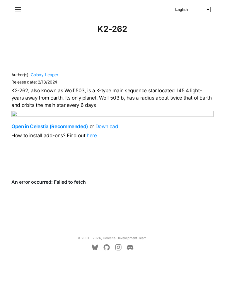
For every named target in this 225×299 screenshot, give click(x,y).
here (92, 135)
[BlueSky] (94, 247)
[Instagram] (118, 247)
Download (107, 126)
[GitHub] (106, 247)
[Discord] (130, 247)
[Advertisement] (112, 55)
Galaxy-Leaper (44, 74)
